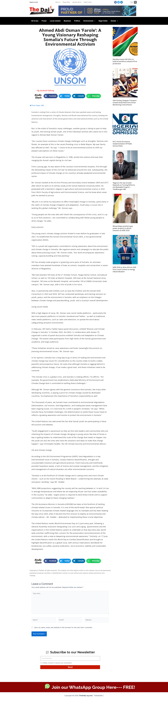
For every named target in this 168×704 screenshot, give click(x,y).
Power (44, 21)
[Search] (135, 2)
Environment (88, 21)
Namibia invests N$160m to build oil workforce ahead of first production (125, 61)
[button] (51, 96)
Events (113, 21)
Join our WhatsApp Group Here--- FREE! (93, 687)
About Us (57, 2)
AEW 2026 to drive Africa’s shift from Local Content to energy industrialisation (124, 269)
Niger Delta (103, 21)
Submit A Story (88, 2)
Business (67, 21)
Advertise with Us (76, 2)
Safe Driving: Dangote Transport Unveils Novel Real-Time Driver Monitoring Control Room (125, 102)
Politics (77, 21)
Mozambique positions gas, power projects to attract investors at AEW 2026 (123, 228)
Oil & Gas (34, 21)
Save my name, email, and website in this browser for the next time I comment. (63, 627)
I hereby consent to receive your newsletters (57, 663)
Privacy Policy (66, 2)
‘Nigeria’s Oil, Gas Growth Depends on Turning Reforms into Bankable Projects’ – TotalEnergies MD (124, 186)
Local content (55, 21)
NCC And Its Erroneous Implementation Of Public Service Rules (122, 143)
